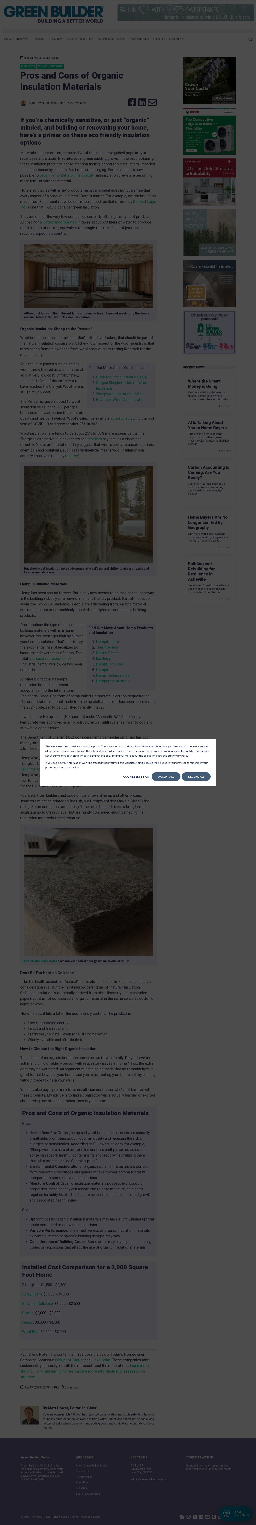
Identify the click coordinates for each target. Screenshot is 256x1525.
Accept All (166, 776)
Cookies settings (136, 776)
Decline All (196, 776)
